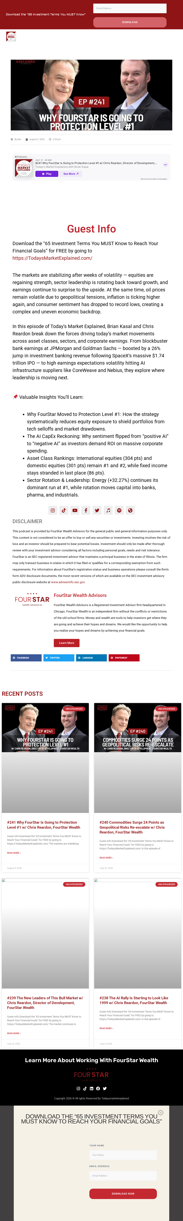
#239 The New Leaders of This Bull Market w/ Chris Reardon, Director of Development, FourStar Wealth (45, 1003)
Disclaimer (27, 521)
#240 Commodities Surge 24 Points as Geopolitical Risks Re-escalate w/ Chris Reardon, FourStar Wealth (132, 827)
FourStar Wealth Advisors (80, 595)
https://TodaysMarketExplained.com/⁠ (52, 258)
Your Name (96, 1145)
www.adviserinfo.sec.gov (68, 582)
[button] (26, 657)
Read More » (14, 853)
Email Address (99, 1166)
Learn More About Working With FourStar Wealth (91, 1060)
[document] (91, 1163)
